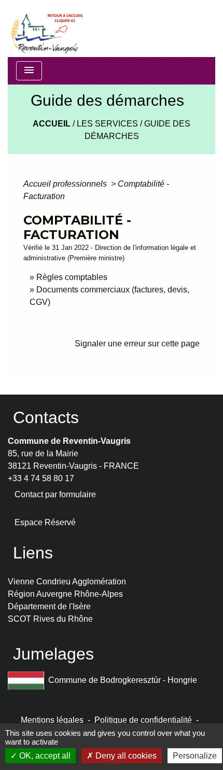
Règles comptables (71, 277)
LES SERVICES (107, 123)
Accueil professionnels (66, 183)
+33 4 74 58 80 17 (41, 478)
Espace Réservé (45, 522)
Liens (33, 552)
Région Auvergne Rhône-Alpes (65, 594)
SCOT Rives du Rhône (50, 618)
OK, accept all (44, 755)
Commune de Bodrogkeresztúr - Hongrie (122, 680)
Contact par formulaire (55, 494)
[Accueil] (46, 28)
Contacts (46, 417)
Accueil (52, 123)
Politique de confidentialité (143, 720)
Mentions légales (52, 720)
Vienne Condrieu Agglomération (67, 581)
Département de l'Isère (49, 606)
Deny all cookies (125, 755)
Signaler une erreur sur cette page (137, 343)
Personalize (195, 755)
